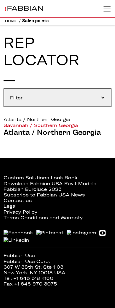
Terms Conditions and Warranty (43, 217)
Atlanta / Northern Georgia (37, 119)
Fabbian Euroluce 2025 (33, 189)
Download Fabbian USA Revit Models (50, 183)
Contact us (18, 200)
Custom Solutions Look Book (41, 177)
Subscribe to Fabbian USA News (44, 195)
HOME (11, 21)
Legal (10, 206)
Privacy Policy (20, 212)
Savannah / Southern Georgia (41, 125)
